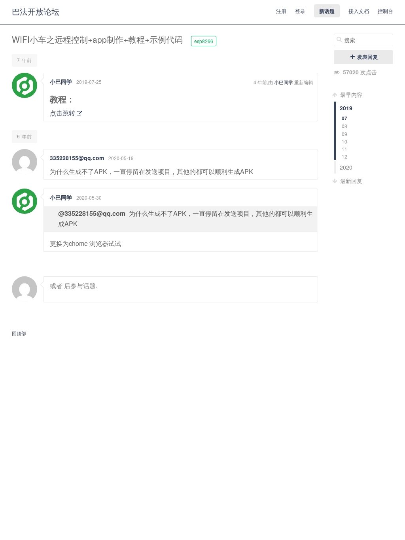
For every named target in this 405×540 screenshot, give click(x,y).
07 (344, 118)
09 (344, 133)
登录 (300, 11)
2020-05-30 (89, 197)
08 (344, 126)
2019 (346, 108)
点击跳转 (63, 112)
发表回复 (367, 56)
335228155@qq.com (77, 158)
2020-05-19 (121, 158)
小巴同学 (61, 81)
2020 (346, 167)
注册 (281, 11)
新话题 (327, 11)
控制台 (385, 11)
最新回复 (350, 181)
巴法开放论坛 (35, 11)
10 (344, 141)
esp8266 (203, 41)
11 (344, 148)
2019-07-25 (89, 81)
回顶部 (19, 333)
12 (344, 156)
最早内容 (350, 94)
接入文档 (358, 11)
